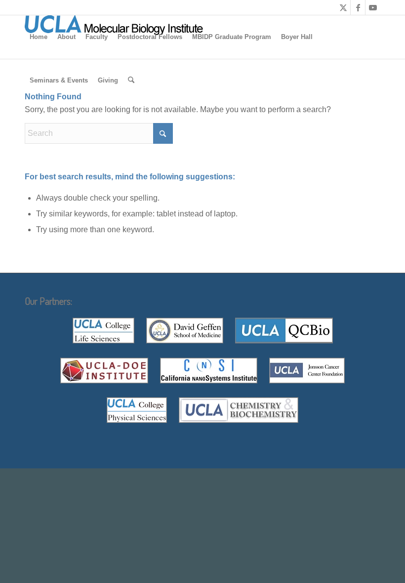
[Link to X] (343, 7)
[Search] (131, 80)
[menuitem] (38, 37)
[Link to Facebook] (358, 7)
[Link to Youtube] (372, 7)
